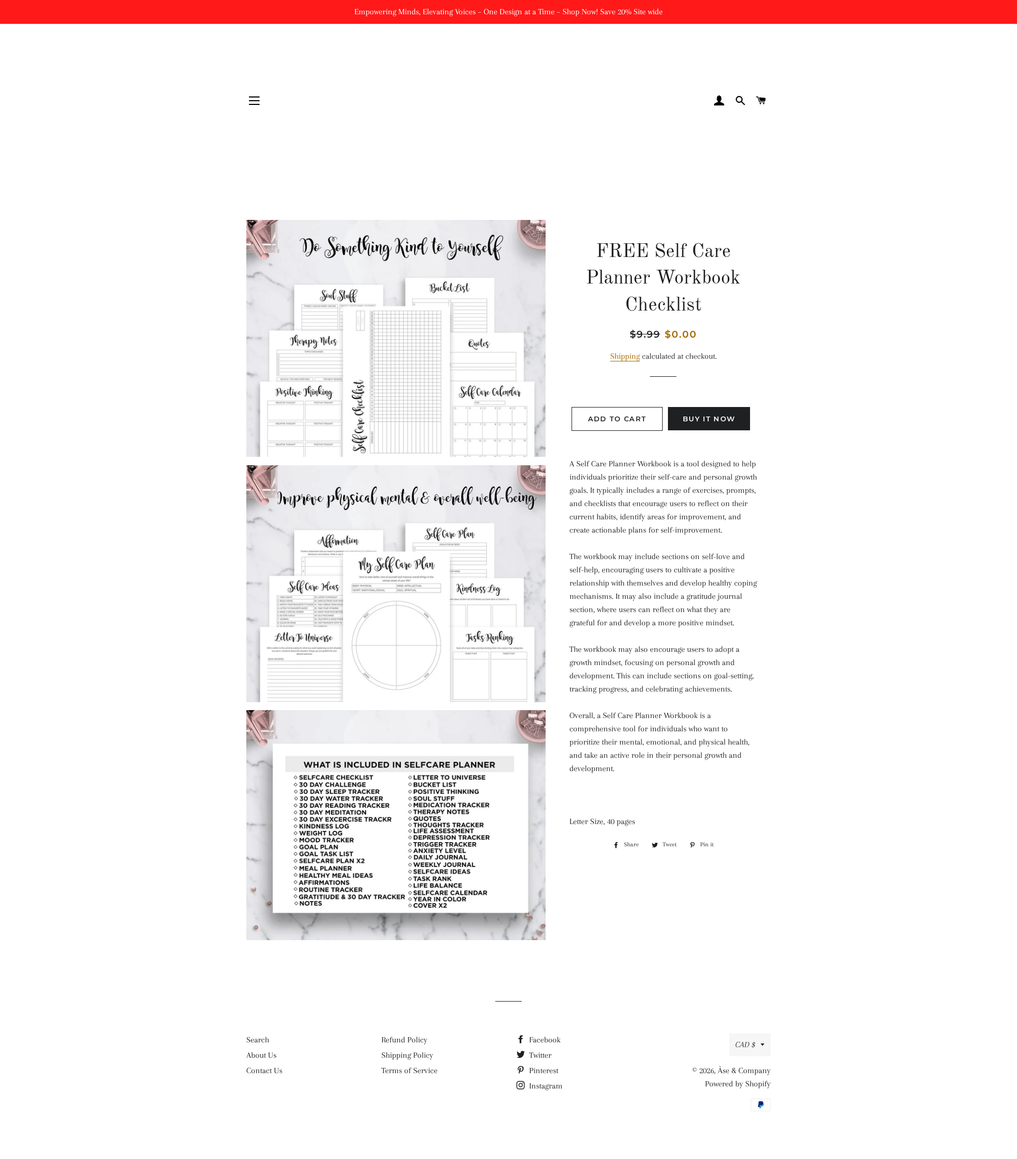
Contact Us (264, 1070)
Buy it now (709, 418)
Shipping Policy (407, 1055)
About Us (261, 1055)
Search (257, 1040)
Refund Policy (404, 1040)
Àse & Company (744, 1070)
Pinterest (542, 1070)
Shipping (625, 356)
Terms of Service (409, 1070)
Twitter (539, 1055)
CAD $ (745, 1044)
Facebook (543, 1040)
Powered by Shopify (738, 1084)
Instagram (545, 1086)
